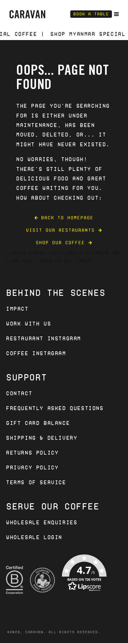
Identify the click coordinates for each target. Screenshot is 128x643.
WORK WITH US (28, 323)
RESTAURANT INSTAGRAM (43, 338)
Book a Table (91, 14)
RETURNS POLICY (32, 452)
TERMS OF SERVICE (36, 482)
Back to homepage (67, 217)
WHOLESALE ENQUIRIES (41, 522)
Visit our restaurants (60, 230)
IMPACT (17, 308)
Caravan (34, 632)
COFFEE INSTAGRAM (36, 353)
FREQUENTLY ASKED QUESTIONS (55, 408)
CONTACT (19, 393)
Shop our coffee (60, 242)
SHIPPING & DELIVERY (41, 437)
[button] (84, 580)
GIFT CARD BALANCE (38, 423)
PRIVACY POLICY (32, 467)
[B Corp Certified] (14, 580)
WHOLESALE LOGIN (34, 537)
